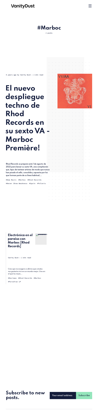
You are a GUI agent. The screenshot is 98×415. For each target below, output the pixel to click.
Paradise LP (15, 282)
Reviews (13, 278)
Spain (32, 183)
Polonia (42, 183)
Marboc (22, 180)
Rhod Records (35, 180)
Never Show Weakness (17, 183)
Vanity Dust (25, 75)
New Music (12, 180)
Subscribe (84, 395)
